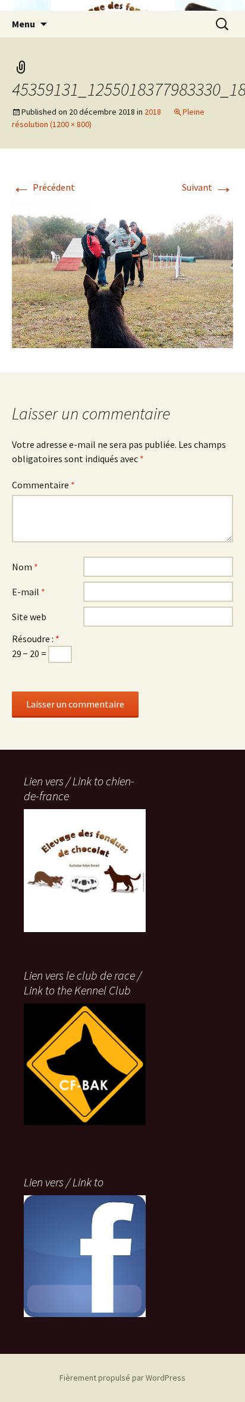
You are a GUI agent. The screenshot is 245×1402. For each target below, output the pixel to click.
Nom (25, 567)
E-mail (28, 592)
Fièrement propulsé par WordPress (122, 1377)
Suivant (207, 187)
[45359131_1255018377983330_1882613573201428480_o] (122, 273)
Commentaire (43, 485)
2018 (153, 111)
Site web (29, 617)
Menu (23, 24)
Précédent (43, 187)
